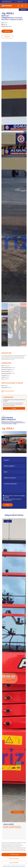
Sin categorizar (16, 827)
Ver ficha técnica (9, 391)
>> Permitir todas (14, 854)
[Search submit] (25, 2)
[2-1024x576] (14, 172)
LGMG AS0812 (8, 824)
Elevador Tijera (7, 827)
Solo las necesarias (14, 858)
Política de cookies (7, 866)
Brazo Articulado (16, 18)
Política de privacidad (15, 866)
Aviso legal (23, 866)
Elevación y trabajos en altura (12, 19)
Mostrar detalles (14, 862)
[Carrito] (18, 6)
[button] (25, 5)
